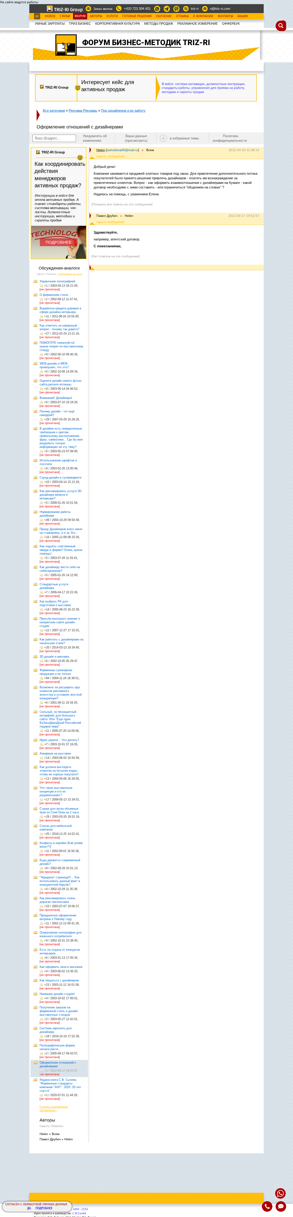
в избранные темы (184, 138)
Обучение (164, 16)
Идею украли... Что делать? (59, 740)
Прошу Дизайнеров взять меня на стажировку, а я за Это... (61, 530)
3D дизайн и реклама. (55, 656)
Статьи (65, 16)
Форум (80, 16)
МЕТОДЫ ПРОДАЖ (158, 23)
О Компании (203, 16)
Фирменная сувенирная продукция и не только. (56, 671)
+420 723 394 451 (137, 9)
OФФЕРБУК (231, 23)
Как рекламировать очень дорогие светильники (57, 900)
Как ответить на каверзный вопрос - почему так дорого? (59, 327)
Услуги (112, 16)
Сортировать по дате (70, 274)
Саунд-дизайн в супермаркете (60, 477)
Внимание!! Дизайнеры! (56, 398)
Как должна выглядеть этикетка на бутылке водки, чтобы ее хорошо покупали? (59, 770)
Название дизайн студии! (57, 994)
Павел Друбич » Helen (56, 1139)
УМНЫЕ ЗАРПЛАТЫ (50, 23)
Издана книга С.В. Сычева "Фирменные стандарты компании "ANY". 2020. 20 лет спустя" (60, 1085)
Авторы (96, 16)
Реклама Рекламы (83, 110)
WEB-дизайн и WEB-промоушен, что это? (54, 365)
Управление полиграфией (57, 281)
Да (29, 1208)
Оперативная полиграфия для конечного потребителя (60, 934)
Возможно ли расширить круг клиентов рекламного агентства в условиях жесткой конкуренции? (61, 693)
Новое (50, 16)
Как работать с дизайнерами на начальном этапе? (61, 641)
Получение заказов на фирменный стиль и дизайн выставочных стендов (59, 1011)
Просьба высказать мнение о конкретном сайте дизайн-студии (60, 622)
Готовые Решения (137, 16)
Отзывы (182, 16)
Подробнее (43, 1208)
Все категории (54, 110)
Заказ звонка (102, 9)
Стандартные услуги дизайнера (54, 586)
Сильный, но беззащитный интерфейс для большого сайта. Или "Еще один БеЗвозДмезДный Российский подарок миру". (60, 719)
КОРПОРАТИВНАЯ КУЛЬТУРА (117, 23)
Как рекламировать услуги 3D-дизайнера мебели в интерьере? (61, 494)
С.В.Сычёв (79, 1213)
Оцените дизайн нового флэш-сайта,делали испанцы (61, 382)
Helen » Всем (50, 1134)
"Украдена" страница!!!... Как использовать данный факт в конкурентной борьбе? (60, 881)
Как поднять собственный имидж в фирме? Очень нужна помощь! (61, 550)
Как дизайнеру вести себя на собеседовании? (60, 568)
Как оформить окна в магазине (61, 967)
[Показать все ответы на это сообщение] (122, 204)
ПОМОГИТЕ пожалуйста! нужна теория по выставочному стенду (61, 346)
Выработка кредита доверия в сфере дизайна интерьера (60, 310)
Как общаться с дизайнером (59, 980)
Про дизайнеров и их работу (123, 110)
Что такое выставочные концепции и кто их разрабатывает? (56, 791)
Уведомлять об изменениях (95, 138)
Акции (242, 16)
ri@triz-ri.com (220, 9)
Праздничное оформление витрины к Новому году (58, 917)
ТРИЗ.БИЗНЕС (80, 23)
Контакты (225, 16)
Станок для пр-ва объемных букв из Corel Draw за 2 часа (59, 810)
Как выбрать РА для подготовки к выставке (55, 603)
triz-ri (194, 9)
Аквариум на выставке (55, 753)
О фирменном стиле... (55, 295)
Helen (100, 150)
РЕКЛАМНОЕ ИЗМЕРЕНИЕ (197, 23)
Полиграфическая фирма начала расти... (57, 1047)
